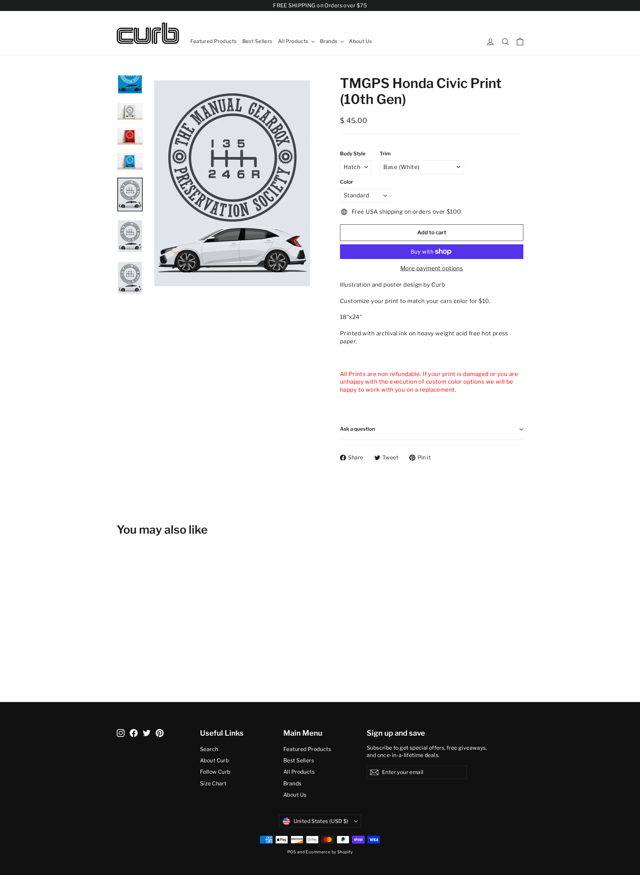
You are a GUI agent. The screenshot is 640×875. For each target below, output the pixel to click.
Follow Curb (215, 772)
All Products (294, 41)
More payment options (431, 268)
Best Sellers (257, 41)
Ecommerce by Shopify (329, 851)
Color (346, 182)
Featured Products (213, 41)
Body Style (353, 154)
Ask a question (357, 429)
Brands (329, 41)
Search (209, 749)
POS (291, 851)
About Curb (214, 760)
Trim (385, 154)
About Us (360, 41)
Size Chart (213, 783)
